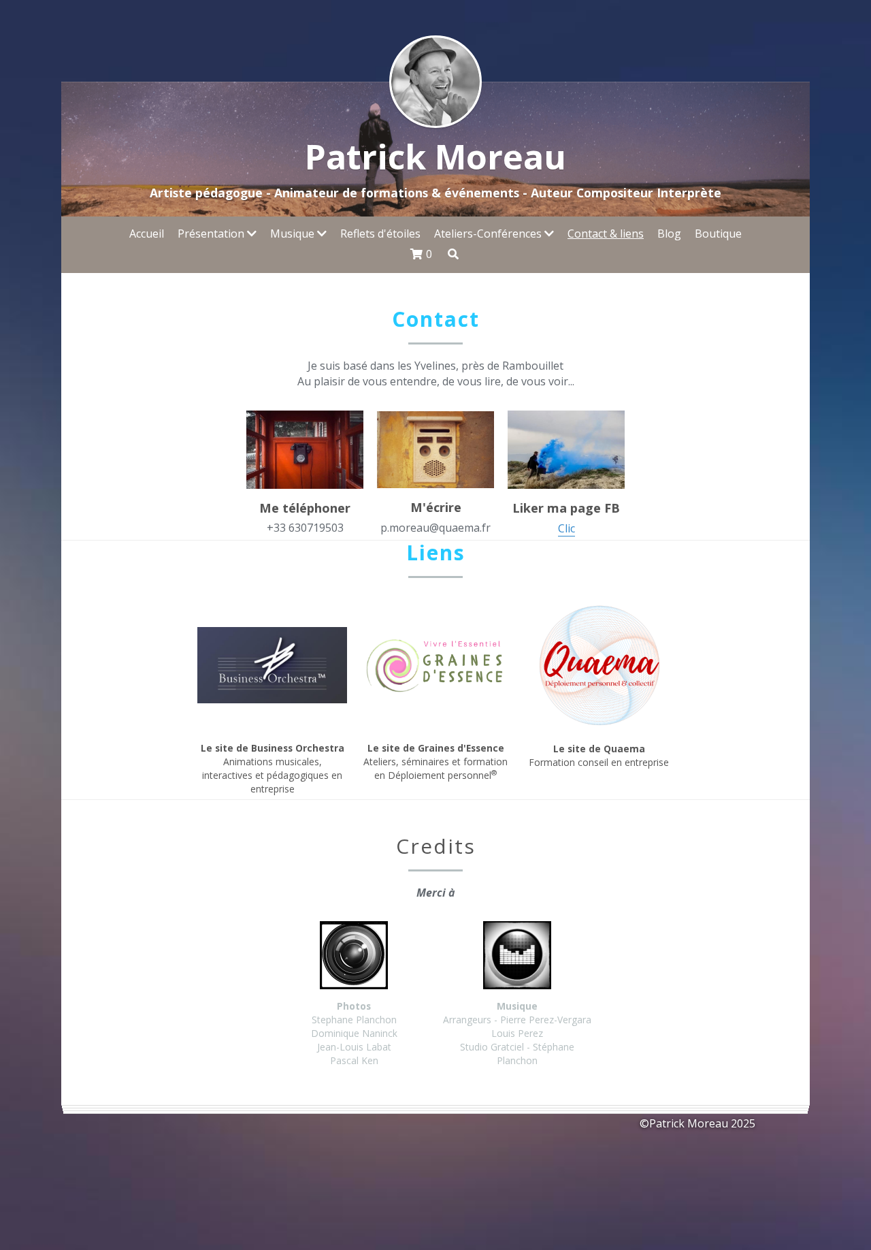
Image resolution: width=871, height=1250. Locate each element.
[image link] (435, 448)
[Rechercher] (453, 254)
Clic (566, 528)
